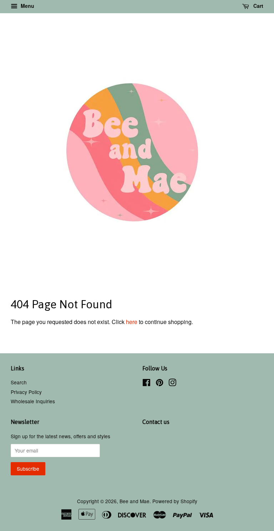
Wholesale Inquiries (33, 401)
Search (19, 382)
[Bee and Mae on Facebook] (146, 383)
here (131, 322)
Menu (26, 5)
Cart (257, 5)
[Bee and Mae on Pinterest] (159, 383)
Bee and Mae (134, 501)
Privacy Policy (26, 391)
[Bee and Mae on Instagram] (172, 383)
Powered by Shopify (174, 501)
